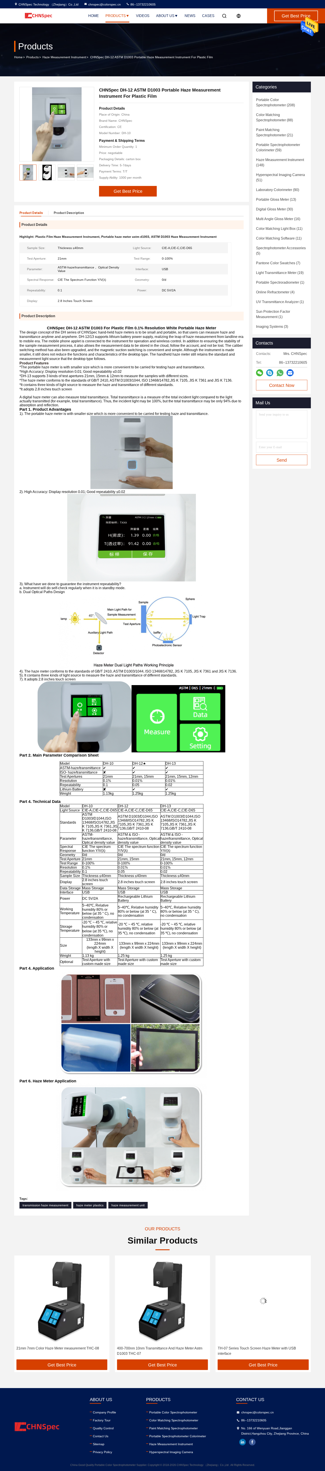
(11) (279, 228)
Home (93, 16)
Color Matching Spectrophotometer (173, 1420)
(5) (281, 250)
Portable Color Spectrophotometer (173, 1412)
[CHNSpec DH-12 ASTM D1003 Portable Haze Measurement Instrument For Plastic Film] (56, 124)
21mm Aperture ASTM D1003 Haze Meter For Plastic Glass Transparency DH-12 (259, 1350)
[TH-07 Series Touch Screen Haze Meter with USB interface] (162, 1301)
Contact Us (100, 1436)
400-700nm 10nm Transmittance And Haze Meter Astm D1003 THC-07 (59, 1350)
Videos (142, 16)
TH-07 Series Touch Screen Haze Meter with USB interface (156, 1350)
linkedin (242, 1442)
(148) (280, 162)
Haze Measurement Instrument (64, 57)
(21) (274, 132)
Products (115, 16)
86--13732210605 (143, 4)
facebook (252, 1442)
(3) (272, 326)
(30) (274, 209)
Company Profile (104, 1412)
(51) (280, 177)
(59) (278, 147)
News (190, 16)
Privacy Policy (102, 1452)
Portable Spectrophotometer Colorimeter (177, 1436)
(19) (280, 273)
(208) (275, 102)
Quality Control (103, 1428)
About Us (165, 16)
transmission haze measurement (45, 1205)
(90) (277, 190)
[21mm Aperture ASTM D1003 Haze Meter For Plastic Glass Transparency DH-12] (263, 1301)
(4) (275, 292)
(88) (274, 117)
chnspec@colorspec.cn (104, 4)
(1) (280, 282)
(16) (278, 219)
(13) (276, 199)
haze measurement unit (128, 1205)
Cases (208, 16)
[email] (290, 373)
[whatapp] (280, 372)
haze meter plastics (89, 1205)
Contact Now (281, 385)
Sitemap (98, 1444)
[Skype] (270, 373)
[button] (90, 172)
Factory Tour (102, 1420)
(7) (278, 263)
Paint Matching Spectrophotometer (173, 1428)
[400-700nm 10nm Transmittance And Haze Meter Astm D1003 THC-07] (61, 1301)
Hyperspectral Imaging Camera (171, 1452)
